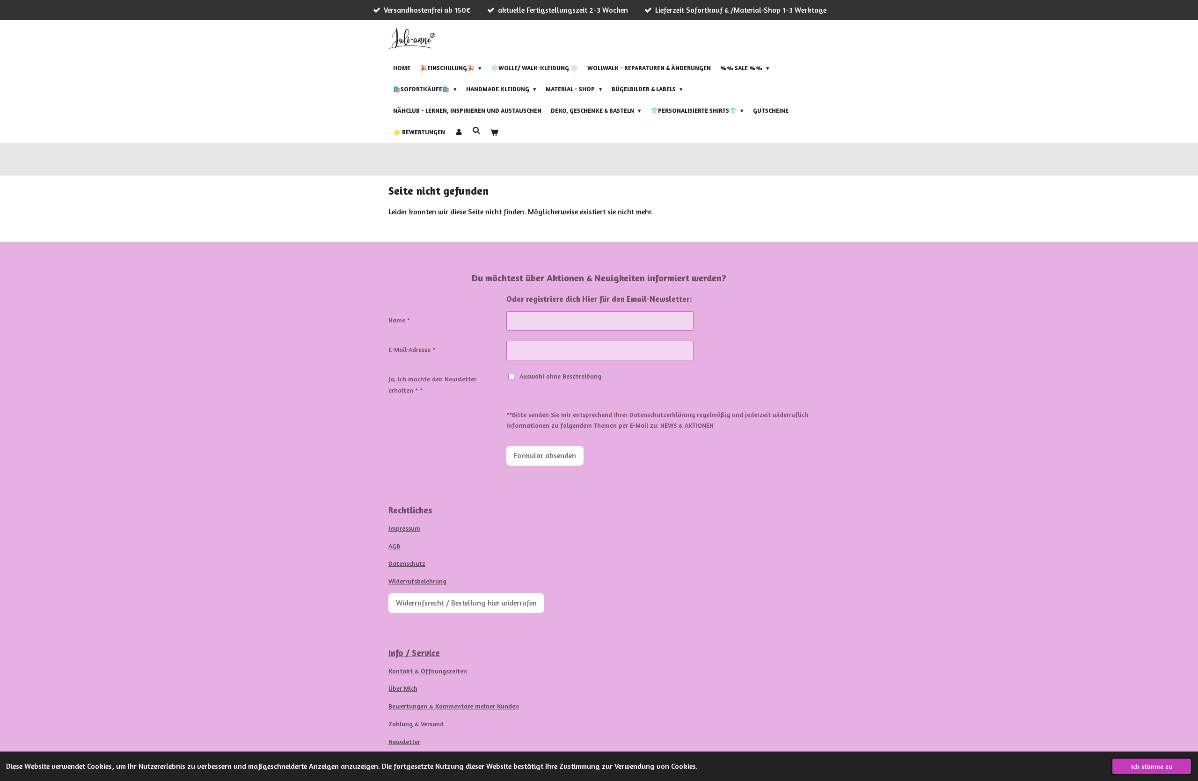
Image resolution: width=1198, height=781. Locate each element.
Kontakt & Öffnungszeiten (427, 671)
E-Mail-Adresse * (411, 349)
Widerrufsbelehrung (417, 581)
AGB (394, 546)
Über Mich (402, 688)
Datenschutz (406, 563)
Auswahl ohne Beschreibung (560, 376)
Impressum (404, 528)
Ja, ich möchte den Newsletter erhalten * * (432, 384)
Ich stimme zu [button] (1151, 766)
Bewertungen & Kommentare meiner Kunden (453, 706)
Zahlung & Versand (416, 724)
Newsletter (404, 741)
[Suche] (476, 130)
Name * (399, 320)
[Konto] (459, 132)
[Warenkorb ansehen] (494, 132)
